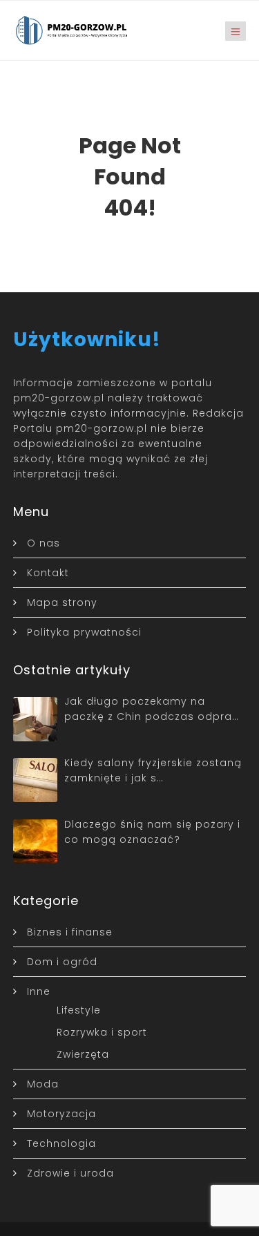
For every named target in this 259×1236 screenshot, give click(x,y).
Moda (43, 1084)
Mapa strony (62, 602)
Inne (38, 991)
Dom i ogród (62, 962)
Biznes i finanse (70, 932)
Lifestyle (79, 1010)
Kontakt (48, 573)
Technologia (61, 1143)
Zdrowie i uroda (70, 1173)
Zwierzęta (83, 1054)
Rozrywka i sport (102, 1032)
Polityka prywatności (84, 632)
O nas (43, 543)
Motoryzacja (61, 1114)
